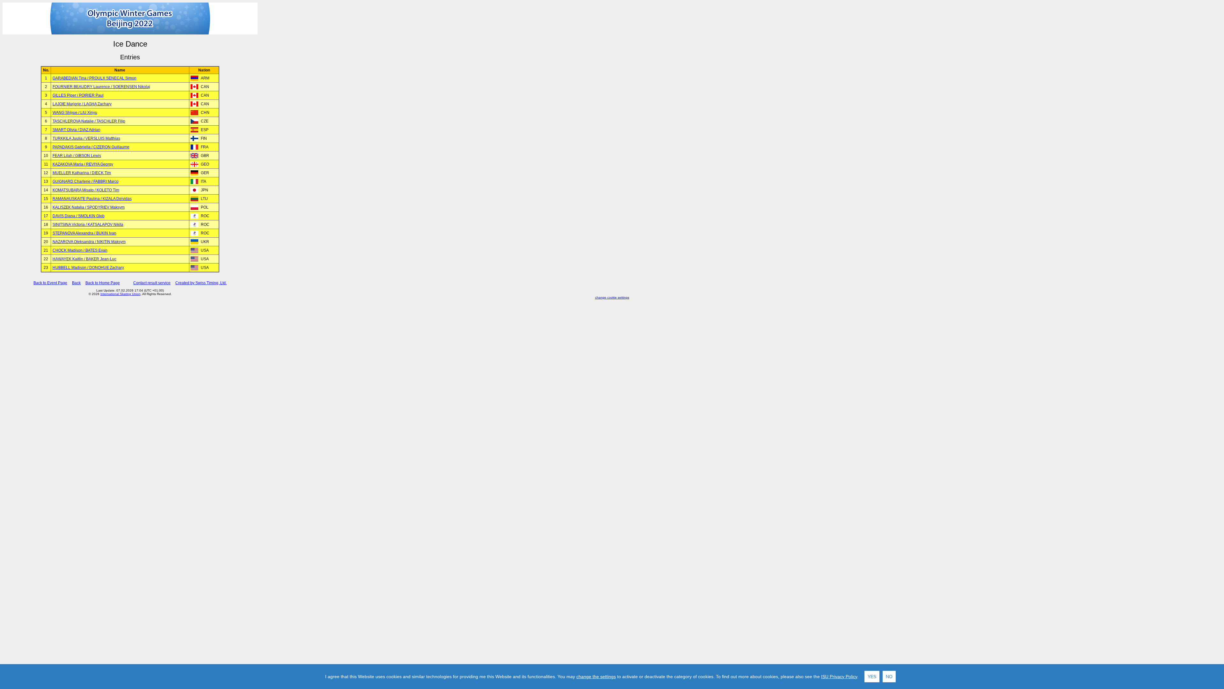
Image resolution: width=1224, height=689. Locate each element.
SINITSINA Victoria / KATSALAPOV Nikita (88, 224)
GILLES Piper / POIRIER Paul (78, 95)
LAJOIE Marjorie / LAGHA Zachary (82, 104)
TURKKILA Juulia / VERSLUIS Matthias (86, 138)
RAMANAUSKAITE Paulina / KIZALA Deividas (92, 198)
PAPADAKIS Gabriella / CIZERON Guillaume (91, 147)
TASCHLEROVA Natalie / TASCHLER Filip (89, 121)
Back (76, 283)
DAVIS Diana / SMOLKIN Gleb (79, 216)
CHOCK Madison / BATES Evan (80, 250)
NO (889, 676)
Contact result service (152, 283)
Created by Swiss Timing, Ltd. (201, 283)
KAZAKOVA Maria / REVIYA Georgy (83, 164)
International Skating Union (120, 294)
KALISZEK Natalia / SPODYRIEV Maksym (89, 207)
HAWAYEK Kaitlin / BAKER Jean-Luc (84, 259)
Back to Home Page (102, 283)
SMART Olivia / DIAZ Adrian (76, 130)
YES (872, 676)
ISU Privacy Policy (839, 676)
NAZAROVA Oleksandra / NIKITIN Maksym (89, 242)
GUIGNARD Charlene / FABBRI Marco (86, 181)
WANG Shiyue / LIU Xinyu (75, 112)
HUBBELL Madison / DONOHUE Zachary (88, 267)
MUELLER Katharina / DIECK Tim (82, 173)
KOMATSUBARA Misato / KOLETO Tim (86, 190)
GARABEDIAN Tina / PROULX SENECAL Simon (94, 78)
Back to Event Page (50, 283)
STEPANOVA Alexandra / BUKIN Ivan (84, 233)
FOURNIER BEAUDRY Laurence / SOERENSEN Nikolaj (101, 87)
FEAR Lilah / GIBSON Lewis (77, 155)
